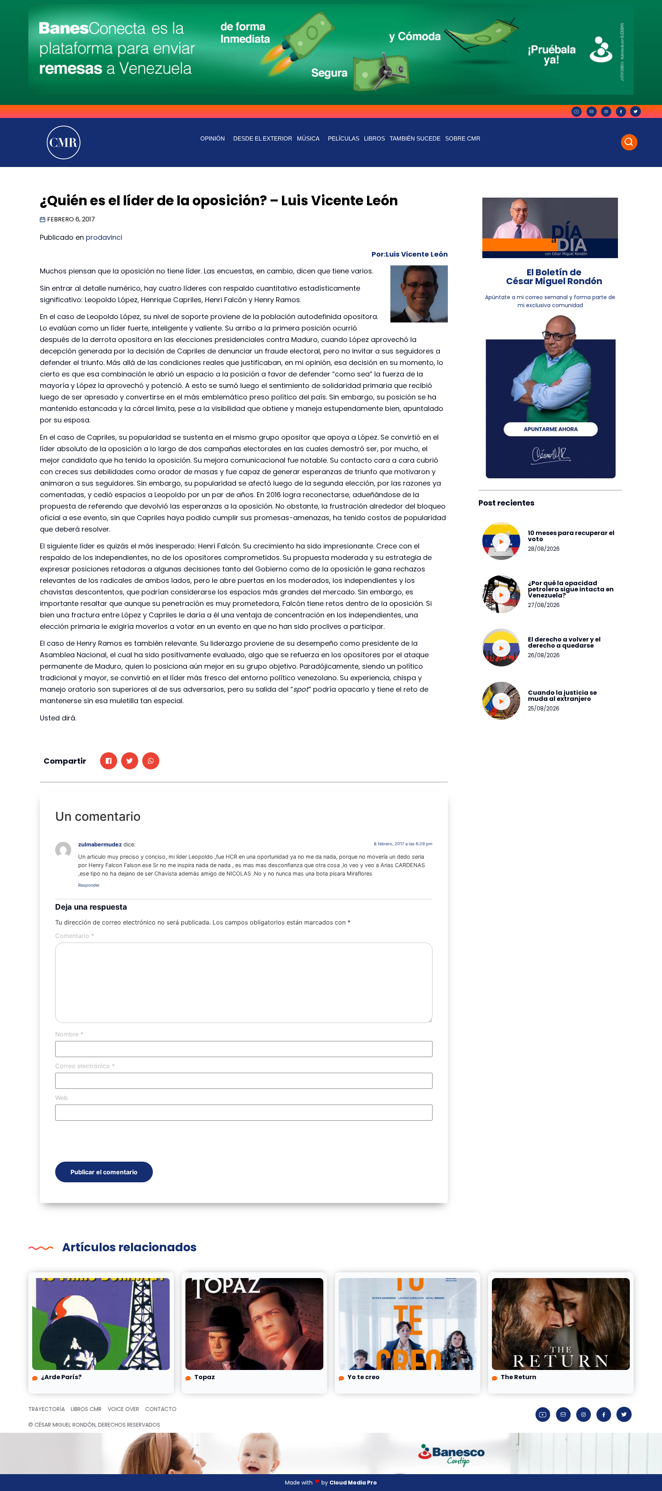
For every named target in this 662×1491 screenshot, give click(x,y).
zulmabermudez (100, 844)
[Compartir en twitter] (129, 760)
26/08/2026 (544, 655)
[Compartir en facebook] (108, 760)
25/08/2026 (543, 708)
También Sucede (415, 138)
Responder (89, 885)
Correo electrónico (85, 1066)
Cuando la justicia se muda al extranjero (562, 695)
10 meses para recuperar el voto (571, 536)
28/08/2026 (544, 549)
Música (308, 138)
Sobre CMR (462, 138)
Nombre (69, 1034)
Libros (374, 138)
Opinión (212, 138)
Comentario (74, 936)
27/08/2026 (544, 605)
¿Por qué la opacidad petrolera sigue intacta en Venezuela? (571, 589)
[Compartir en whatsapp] (150, 760)
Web (61, 1098)
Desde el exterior (262, 138)
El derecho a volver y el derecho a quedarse (564, 642)
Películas (343, 138)
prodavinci (104, 237)
